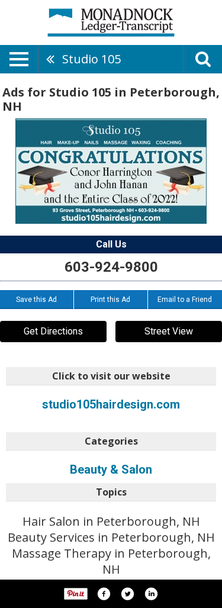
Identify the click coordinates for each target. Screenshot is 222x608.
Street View (168, 331)
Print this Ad (110, 299)
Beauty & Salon (111, 469)
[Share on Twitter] (127, 594)
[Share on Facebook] (103, 594)
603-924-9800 (111, 267)
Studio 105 (91, 59)
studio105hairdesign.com (111, 404)
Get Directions (53, 331)
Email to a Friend (184, 299)
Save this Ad (36, 299)
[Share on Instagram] (151, 594)
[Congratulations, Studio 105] (111, 171)
